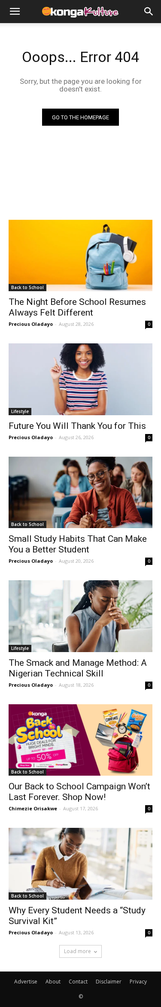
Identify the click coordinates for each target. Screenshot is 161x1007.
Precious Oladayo (31, 324)
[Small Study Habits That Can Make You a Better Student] (80, 493)
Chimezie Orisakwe (33, 808)
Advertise (25, 981)
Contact (78, 981)
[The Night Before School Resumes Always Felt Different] (80, 256)
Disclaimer (109, 981)
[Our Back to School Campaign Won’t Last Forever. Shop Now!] (80, 740)
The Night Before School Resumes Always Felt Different (77, 307)
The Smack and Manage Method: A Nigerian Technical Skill (78, 668)
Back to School (27, 287)
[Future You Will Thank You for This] (80, 379)
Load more (77, 951)
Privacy (138, 981)
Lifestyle (20, 411)
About (53, 981)
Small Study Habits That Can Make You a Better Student (78, 544)
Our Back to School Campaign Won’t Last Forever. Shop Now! (79, 791)
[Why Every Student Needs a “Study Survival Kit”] (80, 864)
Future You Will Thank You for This (77, 426)
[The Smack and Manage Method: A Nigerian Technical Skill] (80, 616)
